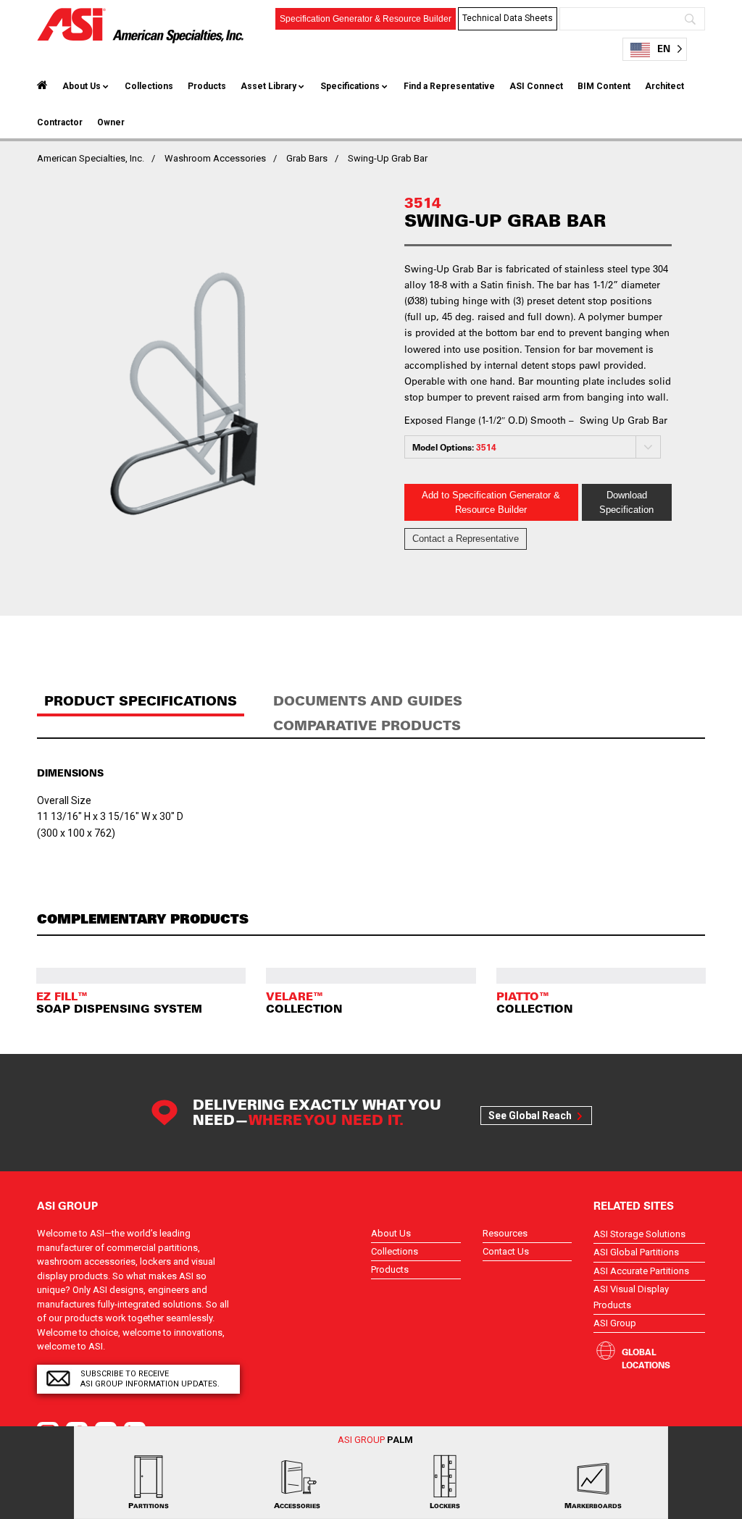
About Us (81, 86)
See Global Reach (530, 1115)
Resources (505, 1233)
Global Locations (646, 1358)
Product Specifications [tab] (140, 700)
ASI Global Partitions (636, 1252)
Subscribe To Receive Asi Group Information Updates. (150, 1379)
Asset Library (268, 86)
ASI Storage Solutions (639, 1234)
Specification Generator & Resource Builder (365, 19)
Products (207, 86)
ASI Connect (536, 86)
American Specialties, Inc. (90, 158)
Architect (664, 86)
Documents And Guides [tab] (367, 700)
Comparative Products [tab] (367, 725)
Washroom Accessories (215, 158)
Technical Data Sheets (507, 18)
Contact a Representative (465, 538)
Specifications (350, 86)
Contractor (60, 122)
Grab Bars (307, 158)
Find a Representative (449, 86)
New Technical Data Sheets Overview (508, 64)
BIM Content (604, 86)
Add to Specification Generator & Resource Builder (491, 502)
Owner (111, 122)
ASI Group (614, 1323)
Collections (149, 86)
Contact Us (506, 1251)
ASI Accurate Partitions (641, 1270)
